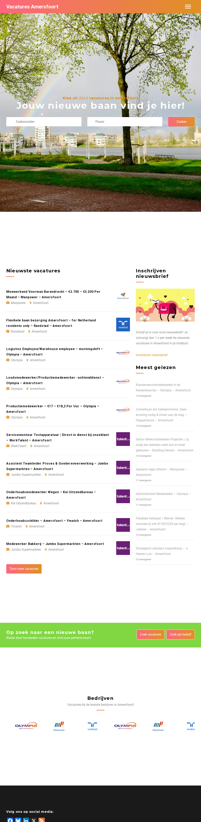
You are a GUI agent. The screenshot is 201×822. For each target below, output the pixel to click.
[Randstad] (84, 726)
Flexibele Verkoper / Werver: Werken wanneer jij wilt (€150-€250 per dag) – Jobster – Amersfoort (162, 523)
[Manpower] (51, 726)
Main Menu (188, 7)
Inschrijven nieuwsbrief (152, 355)
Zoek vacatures (150, 634)
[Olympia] (18, 726)
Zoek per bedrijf (180, 634)
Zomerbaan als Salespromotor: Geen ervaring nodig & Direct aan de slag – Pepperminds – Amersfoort (161, 414)
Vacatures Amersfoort (32, 6)
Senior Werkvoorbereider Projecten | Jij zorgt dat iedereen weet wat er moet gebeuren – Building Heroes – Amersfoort (164, 444)
